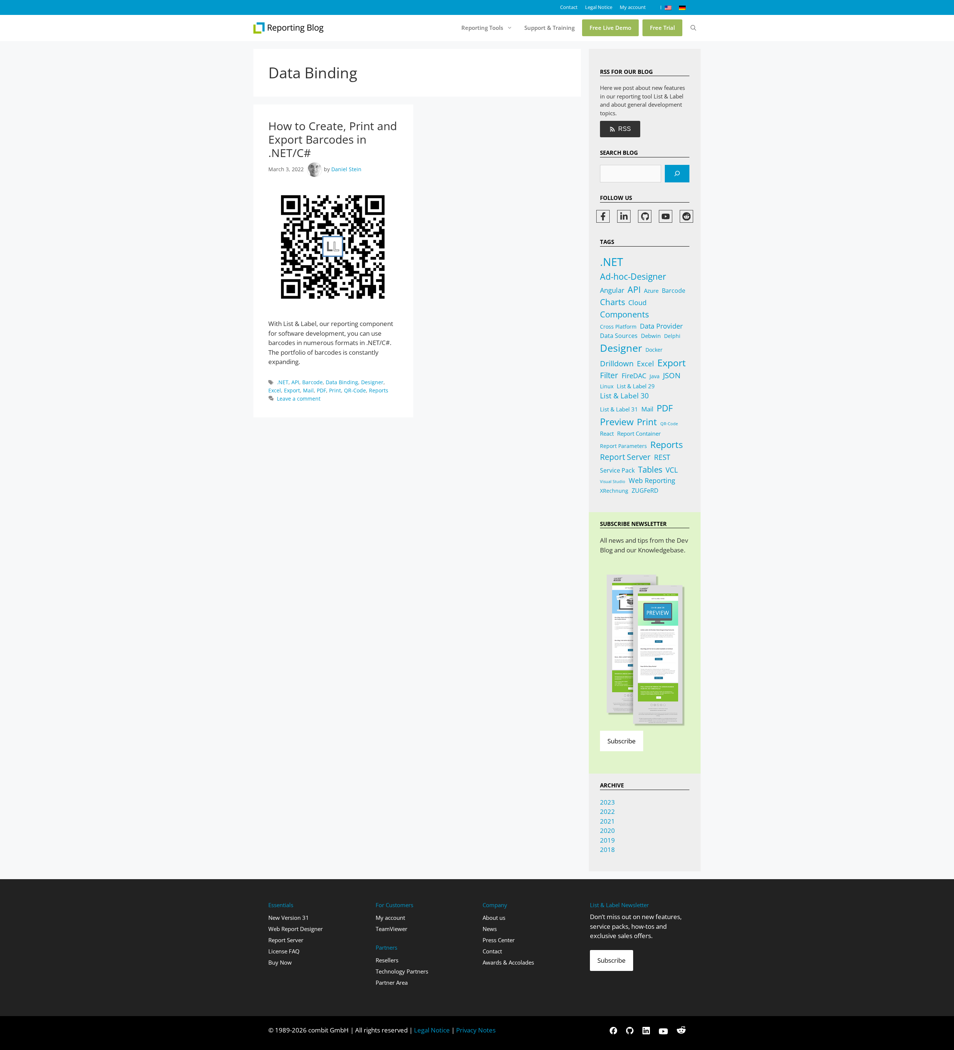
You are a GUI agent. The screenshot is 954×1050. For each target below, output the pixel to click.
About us (494, 917)
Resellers (387, 960)
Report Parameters (623, 445)
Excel (274, 390)
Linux (606, 386)
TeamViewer (391, 929)
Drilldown (617, 363)
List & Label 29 (636, 386)
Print (335, 390)
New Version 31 (288, 917)
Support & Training (549, 27)
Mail (308, 390)
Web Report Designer (295, 929)
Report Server (625, 457)
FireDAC (634, 375)
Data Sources (619, 336)
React (607, 433)
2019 (607, 840)
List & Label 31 (619, 409)
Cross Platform (618, 326)
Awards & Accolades (508, 962)
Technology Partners (402, 971)
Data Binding (342, 382)
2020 (607, 830)
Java (655, 376)
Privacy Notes (476, 1030)
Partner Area (392, 982)
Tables (650, 469)
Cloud (637, 302)
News (490, 929)
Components (624, 314)
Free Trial (662, 27)
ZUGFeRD (645, 490)
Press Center (499, 940)
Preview (617, 422)
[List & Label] (288, 28)
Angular (612, 290)
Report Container (639, 433)
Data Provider (661, 325)
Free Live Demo (610, 27)
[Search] (677, 174)
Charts (612, 302)
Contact (569, 7)
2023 (607, 802)
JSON (671, 375)
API (295, 382)
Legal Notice (598, 7)
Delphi (672, 335)
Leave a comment (298, 398)
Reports (378, 390)
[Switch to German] (682, 7)
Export (292, 390)
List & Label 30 (624, 396)
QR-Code (355, 390)
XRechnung (614, 490)
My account (633, 7)
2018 (607, 849)
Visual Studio (612, 481)
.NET (282, 382)
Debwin (651, 335)
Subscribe (621, 741)
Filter (609, 375)
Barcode (312, 382)
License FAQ (284, 951)
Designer (372, 382)
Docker (654, 349)
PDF (321, 390)
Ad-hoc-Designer (633, 276)
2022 (607, 811)
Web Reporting (652, 480)
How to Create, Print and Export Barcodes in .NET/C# (332, 139)
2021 (607, 821)
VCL (672, 470)
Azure (651, 290)
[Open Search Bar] (693, 28)
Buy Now (280, 962)
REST (662, 457)
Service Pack (617, 470)
